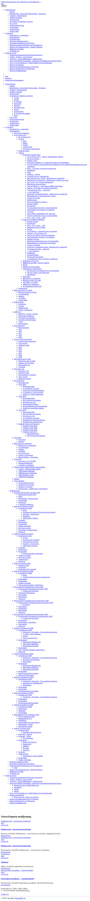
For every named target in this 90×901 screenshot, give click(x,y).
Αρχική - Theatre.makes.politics (29, 469)
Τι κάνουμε (9, 127)
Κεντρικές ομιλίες (24, 528)
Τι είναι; (21, 139)
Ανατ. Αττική (23, 377)
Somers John (14, 125)
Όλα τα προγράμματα (21, 133)
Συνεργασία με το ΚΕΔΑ (27, 375)
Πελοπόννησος (19, 107)
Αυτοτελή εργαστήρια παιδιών (33, 390)
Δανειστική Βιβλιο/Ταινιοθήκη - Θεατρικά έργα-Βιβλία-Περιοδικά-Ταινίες (35, 783)
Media (25, 143)
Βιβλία (16, 789)
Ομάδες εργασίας (24, 555)
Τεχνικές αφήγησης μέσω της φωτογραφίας (42, 216)
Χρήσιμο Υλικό (10, 775)
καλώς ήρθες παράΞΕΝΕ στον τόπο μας (41, 214)
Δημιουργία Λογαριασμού (14, 80)
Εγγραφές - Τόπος (24, 736)
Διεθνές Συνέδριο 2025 (22, 728)
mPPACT (17, 312)
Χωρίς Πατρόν (19, 481)
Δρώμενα (21, 532)
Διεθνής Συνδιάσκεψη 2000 (23, 705)
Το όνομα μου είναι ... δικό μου (38, 249)
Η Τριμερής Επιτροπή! (35, 257)
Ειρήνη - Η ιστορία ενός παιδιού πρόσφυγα (42, 188)
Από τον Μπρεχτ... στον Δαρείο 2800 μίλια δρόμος (45, 186)
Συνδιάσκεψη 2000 (25, 707)
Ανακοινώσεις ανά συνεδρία (33, 756)
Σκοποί (12, 86)
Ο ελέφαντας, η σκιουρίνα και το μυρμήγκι (42, 231)
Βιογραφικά (22, 597)
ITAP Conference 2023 (26, 717)
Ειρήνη (29, 229)
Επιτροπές (26, 605)
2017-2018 (22, 410)
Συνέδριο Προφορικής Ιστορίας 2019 (27, 493)
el (3, 4)
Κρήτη (16, 109)
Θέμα (20, 496)
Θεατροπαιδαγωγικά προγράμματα (35, 406)
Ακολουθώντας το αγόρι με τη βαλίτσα (40, 210)
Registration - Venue (25, 724)
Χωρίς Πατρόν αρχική (26, 483)
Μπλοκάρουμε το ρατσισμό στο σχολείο (41, 196)
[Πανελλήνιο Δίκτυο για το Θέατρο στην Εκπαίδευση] (20, 2)
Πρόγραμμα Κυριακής (31, 646)
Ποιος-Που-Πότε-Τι (30, 742)
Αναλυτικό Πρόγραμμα (26, 593)
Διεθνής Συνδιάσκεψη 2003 (23, 677)
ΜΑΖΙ (25, 265)
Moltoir (16, 479)
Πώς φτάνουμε (28, 738)
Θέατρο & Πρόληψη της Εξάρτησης (22, 801)
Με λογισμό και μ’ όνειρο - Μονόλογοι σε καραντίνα (45, 178)
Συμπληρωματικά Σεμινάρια (28, 703)
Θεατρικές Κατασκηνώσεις (19, 762)
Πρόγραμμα (22, 522)
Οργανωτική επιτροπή (30, 542)
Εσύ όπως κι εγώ (29, 416)
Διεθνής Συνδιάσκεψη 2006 (23, 628)
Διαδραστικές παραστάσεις (32, 269)
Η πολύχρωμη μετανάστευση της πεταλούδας (43, 271)
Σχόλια (25, 636)
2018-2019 (22, 396)
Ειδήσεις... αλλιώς (33, 174)
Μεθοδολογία (23, 308)
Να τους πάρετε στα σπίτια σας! (38, 273)
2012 (20, 333)
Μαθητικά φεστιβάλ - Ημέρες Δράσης (36, 263)
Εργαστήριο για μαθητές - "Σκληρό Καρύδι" (18, 879)
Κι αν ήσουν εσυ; (24, 137)
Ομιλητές (21, 752)
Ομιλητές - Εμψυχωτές (31, 514)
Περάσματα (31, 223)
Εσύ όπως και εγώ (29, 402)
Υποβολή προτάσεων (25, 504)
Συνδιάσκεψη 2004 (25, 656)
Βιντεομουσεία (19, 326)
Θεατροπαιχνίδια (29, 386)
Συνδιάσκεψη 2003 (25, 679)
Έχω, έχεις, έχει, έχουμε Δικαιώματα (40, 182)
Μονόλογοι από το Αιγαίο (36, 227)
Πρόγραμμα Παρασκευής (32, 642)
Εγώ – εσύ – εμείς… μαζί (36, 218)
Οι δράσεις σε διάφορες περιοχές (21, 96)
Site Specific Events (25, 726)
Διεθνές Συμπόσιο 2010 (22, 563)
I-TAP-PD (17, 459)
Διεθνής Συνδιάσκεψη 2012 (23, 534)
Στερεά (16, 100)
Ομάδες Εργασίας (16, 92)
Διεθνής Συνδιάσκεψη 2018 (23, 506)
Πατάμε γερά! (32, 161)
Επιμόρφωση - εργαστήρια (19, 129)
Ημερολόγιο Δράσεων (26, 316)
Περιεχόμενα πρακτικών (31, 660)
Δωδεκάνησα (18, 111)
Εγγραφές (21, 520)
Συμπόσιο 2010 (23, 565)
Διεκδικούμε (14, 121)
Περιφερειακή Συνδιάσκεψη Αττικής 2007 (29, 587)
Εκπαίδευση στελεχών (31, 261)
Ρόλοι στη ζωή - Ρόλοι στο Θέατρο (26, 797)
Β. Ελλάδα (18, 102)
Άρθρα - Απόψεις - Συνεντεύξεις (21, 779)
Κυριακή (26, 748)
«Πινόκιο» (5, 862)
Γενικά (25, 538)
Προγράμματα (15, 131)
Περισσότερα (5, 835)
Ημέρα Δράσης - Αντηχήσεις (28, 457)
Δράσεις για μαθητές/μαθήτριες (34, 219)
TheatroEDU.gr (19, 898)
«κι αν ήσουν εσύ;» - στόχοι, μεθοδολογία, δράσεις (45, 157)
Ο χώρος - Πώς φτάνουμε (32, 634)
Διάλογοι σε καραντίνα (31, 284)
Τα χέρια (30, 212)
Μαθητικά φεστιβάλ (17, 772)
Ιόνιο (16, 115)
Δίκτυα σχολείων (33, 239)
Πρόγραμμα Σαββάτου (31, 644)
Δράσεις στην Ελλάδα (26, 363)
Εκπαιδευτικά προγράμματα (32, 422)
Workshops (22, 720)
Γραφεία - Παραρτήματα (18, 90)
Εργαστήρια (22, 500)
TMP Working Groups (26, 475)
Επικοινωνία (22, 288)
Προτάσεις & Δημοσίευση (32, 732)
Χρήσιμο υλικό (23, 151)
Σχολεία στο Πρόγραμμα (27, 320)
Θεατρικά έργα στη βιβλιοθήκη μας (26, 785)
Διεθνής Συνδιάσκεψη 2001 (23, 693)
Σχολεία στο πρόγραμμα (31, 149)
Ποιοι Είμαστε (10, 84)
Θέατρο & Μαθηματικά (18, 803)
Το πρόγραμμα (23, 294)
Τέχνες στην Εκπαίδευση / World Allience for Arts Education (31, 793)
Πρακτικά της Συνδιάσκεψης (33, 683)
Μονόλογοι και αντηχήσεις (36, 184)
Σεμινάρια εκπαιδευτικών (32, 155)
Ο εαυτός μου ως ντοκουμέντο (38, 176)
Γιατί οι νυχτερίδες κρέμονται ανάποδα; (41, 235)
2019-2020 (22, 385)
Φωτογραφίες (23, 324)
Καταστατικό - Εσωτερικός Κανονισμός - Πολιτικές (28, 88)
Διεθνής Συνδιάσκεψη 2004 (23, 654)
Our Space (26, 276)
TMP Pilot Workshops (26, 477)
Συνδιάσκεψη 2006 (25, 630)
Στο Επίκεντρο (19, 381)
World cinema (32, 200)
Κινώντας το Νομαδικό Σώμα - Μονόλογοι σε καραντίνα (47, 247)
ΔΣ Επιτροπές (14, 94)
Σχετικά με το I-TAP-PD (27, 461)
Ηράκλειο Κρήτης (24, 379)
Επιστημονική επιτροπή (31, 540)
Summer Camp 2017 (30, 432)
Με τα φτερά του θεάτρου (32, 400)
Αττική (16, 98)
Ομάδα (25, 145)
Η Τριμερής (31, 206)
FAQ (24, 141)
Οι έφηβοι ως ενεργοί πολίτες (33, 392)
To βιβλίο (21, 367)
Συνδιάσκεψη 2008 (25, 573)
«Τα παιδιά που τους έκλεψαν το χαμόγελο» (42, 259)
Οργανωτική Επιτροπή (31, 591)
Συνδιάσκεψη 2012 (25, 536)
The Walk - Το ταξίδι (30, 282)
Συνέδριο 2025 (23, 730)
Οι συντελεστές (23, 453)
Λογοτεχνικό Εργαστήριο (23, 339)
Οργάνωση (22, 304)
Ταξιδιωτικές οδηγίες (30, 546)
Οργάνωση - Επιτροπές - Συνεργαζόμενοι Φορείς (40, 632)
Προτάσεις (26, 516)
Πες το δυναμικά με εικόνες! (37, 202)
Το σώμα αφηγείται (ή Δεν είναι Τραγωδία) (42, 208)
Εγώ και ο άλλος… (34, 159)
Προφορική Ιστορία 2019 (27, 495)
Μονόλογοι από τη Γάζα (22, 359)
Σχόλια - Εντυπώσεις (25, 455)
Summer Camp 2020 (30, 426)
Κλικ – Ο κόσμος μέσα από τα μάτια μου (41, 168)
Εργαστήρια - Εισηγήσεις (27, 622)
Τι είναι (21, 306)
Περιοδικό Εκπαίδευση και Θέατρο (22, 764)
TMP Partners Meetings (26, 471)
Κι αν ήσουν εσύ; (20, 135)
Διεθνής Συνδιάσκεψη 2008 (23, 571)
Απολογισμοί (27, 147)
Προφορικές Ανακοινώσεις (27, 530)
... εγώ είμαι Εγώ (33, 192)
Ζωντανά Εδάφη (33, 255)
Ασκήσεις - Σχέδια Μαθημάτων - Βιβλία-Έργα (26, 781)
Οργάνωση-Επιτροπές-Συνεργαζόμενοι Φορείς (39, 512)
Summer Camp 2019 (30, 428)
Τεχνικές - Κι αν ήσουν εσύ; (37, 233)
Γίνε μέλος (13, 117)
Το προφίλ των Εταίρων (26, 318)
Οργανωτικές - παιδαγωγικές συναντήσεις (33, 489)
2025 (16, 768)
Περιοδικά (17, 787)
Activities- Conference (26, 465)
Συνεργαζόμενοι (24, 365)
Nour (29, 172)
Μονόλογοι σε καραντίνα (31, 278)
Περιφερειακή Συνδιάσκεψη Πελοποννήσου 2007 (31, 601)
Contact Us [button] (5, 894)
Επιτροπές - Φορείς (25, 734)
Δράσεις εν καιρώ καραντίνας (33, 394)
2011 (20, 335)
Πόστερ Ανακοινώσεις (26, 675)
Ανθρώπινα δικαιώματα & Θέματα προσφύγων (26, 777)
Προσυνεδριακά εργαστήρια (33, 553)
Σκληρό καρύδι (32, 204)
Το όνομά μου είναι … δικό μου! (38, 190)
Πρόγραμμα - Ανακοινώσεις (28, 498)
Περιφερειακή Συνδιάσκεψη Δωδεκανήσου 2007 (31, 614)
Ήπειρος (17, 106)
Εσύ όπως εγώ (19, 369)
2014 (20, 329)
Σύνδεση (8, 78)
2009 (20, 357)
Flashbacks (31, 170)
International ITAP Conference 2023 (26, 715)
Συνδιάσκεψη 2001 (25, 695)
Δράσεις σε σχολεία (25, 487)
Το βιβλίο (21, 298)
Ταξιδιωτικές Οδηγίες (30, 518)
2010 (20, 337)
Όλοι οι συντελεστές (30, 638)
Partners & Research (25, 463)
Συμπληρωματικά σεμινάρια (28, 673)
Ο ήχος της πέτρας (33, 198)
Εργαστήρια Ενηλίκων (31, 404)
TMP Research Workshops (27, 473)
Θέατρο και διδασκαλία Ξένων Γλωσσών (24, 799)
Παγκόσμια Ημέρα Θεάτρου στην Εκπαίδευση (26, 766)
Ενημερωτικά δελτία (17, 119)
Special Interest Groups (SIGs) (29, 722)
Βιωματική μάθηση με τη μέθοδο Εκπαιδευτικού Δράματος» (48, 163)
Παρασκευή (27, 744)
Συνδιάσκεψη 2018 (25, 508)
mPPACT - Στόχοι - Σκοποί (28, 314)
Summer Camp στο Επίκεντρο (29, 424)
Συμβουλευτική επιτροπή (27, 569)
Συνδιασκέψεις (15, 491)
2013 (20, 331)
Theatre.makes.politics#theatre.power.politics (29, 467)
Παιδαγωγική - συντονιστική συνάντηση (16, 829)
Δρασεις (21, 296)
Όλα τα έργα (22, 343)
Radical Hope (19, 302)
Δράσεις (21, 153)
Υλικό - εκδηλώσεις (25, 310)
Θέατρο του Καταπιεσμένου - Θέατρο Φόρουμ (26, 770)
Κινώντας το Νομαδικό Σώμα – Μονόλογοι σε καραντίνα (47, 194)
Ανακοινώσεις (15, 123)
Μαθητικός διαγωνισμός (31, 267)
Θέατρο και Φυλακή (17, 795)
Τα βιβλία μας (14, 773)
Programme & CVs (25, 718)
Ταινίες (16, 791)
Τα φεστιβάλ (22, 300)
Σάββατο (26, 746)
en (2, 4)
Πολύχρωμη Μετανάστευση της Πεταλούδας (43, 241)
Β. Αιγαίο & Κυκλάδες (22, 113)
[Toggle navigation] (40, 2)
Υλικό (20, 322)
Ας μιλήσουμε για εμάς (31, 388)
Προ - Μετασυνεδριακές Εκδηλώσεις (31, 650)
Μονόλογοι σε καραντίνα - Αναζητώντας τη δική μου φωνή (47, 180)
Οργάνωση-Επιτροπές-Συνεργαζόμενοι (36, 577)
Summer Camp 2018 (30, 430)
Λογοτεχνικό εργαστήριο (27, 341)
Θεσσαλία (17, 104)
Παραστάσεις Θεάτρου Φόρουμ (34, 420)
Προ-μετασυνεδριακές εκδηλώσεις (30, 585)
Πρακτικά (21, 711)
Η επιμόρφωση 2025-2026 (32, 286)
